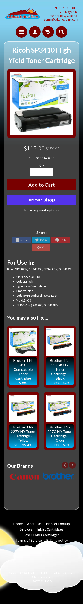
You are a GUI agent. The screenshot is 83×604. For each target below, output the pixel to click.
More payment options (41, 210)
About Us (34, 523)
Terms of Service (29, 540)
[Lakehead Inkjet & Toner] (23, 13)
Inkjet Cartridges (50, 529)
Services (26, 529)
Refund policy (57, 540)
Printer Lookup (58, 523)
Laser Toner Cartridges (41, 534)
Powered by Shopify (41, 581)
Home (18, 523)
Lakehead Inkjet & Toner (40, 573)
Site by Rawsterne (41, 577)
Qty (41, 165)
